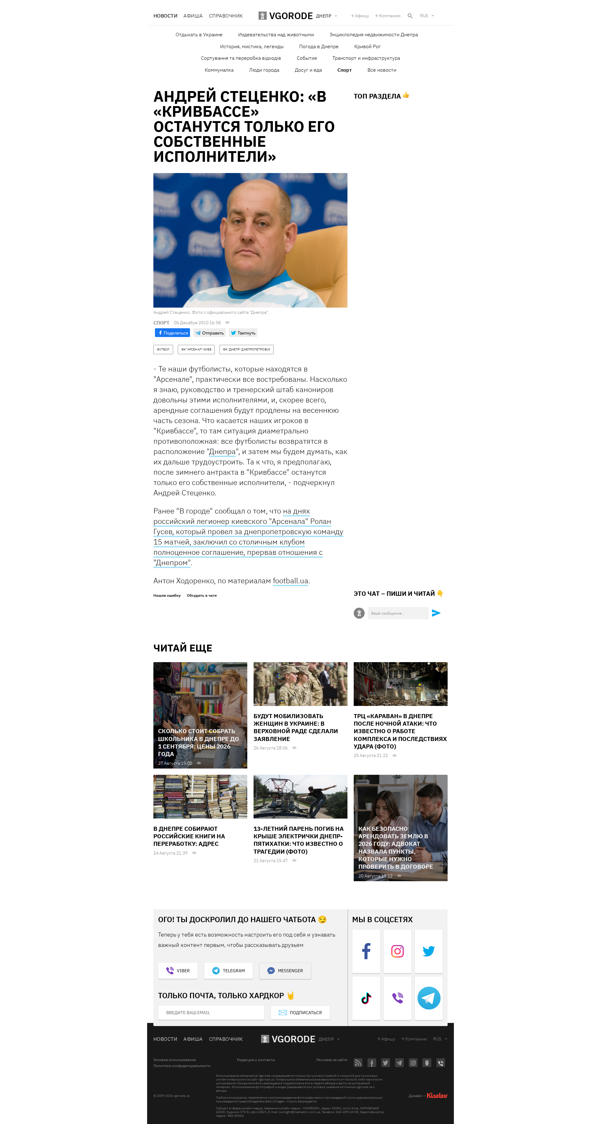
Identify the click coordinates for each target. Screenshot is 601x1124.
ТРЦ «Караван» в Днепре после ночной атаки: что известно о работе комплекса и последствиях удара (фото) (400, 731)
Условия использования (174, 1060)
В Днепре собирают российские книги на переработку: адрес (189, 836)
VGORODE (294, 1039)
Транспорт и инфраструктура (366, 58)
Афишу (362, 15)
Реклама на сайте (331, 1060)
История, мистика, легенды (252, 46)
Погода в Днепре (319, 46)
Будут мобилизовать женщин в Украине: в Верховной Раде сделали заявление (296, 727)
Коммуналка (219, 70)
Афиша (193, 15)
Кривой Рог (367, 46)
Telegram (234, 970)
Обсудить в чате (202, 595)
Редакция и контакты (256, 1060)
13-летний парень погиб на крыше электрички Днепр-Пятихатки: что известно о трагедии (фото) (299, 840)
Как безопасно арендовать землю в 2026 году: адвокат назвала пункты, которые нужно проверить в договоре (395, 848)
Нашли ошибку (167, 595)
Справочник (226, 15)
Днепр (326, 1039)
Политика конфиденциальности (181, 1066)
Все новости (381, 70)
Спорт (344, 70)
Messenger (290, 970)
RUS (424, 15)
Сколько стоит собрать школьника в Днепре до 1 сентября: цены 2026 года (198, 742)
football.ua (290, 580)
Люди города (264, 70)
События (307, 58)
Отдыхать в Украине (199, 34)
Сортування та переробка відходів (241, 58)
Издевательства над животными (276, 34)
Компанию (390, 15)
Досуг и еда (308, 70)
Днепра (222, 451)
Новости (165, 15)
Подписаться (306, 1012)
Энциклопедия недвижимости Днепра (374, 34)
